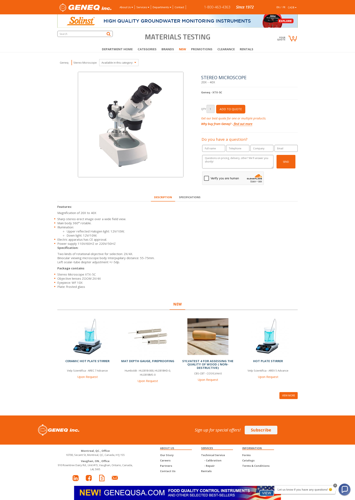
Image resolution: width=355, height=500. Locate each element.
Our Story (167, 455)
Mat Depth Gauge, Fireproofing (147, 361)
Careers (165, 460)
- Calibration (212, 460)
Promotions (201, 49)
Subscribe (261, 430)
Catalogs (248, 460)
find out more (243, 124)
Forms (246, 455)
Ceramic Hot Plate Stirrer (87, 361)
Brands (167, 49)
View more (288, 395)
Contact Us (167, 471)
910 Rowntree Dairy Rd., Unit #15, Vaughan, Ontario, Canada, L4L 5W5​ (95, 465)
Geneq (64, 62)
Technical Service (213, 455)
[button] (344, 489)
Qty (203, 109)
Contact (179, 7)
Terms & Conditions (256, 466)
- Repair (209, 466)
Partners (166, 466)
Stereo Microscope (85, 62)
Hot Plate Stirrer (268, 361)
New (182, 49)
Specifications (190, 197)
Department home (117, 49)
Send (286, 162)
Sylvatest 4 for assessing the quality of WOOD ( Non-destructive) (207, 364)
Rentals (246, 49)
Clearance (226, 49)
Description (163, 197)
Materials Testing (177, 36)
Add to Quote (231, 109)
